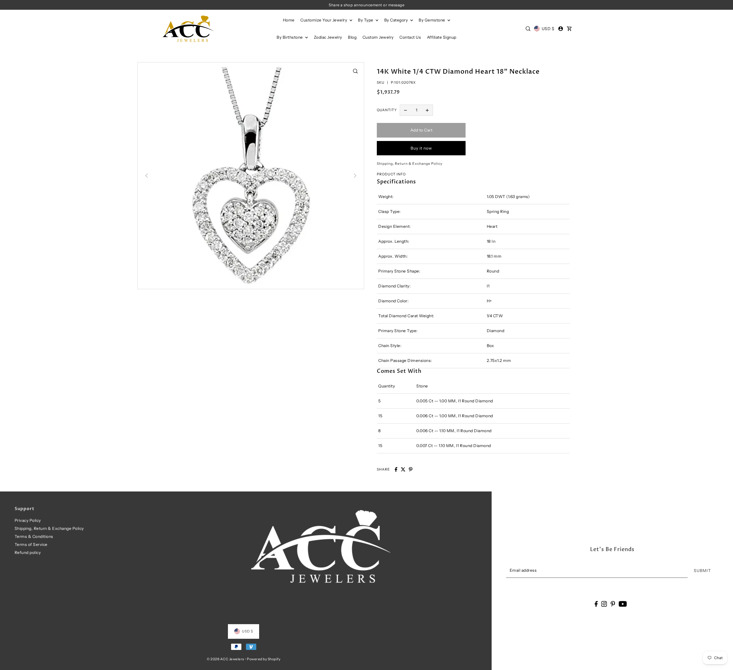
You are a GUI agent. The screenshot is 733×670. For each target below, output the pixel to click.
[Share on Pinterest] (410, 469)
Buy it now (421, 148)
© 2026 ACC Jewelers (225, 659)
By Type (366, 20)
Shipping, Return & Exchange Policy (49, 528)
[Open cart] (569, 28)
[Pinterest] (612, 604)
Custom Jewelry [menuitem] (378, 37)
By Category (396, 20)
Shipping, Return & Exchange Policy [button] (409, 163)
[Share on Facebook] (396, 469)
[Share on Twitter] (403, 469)
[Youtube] (622, 604)
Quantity (387, 110)
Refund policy (28, 552)
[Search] (528, 28)
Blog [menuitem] (352, 37)
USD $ (548, 28)
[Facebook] (596, 604)
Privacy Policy (28, 520)
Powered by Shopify (263, 659)
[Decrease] (405, 110)
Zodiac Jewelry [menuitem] (328, 37)
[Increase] (427, 110)
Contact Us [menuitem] (410, 37)
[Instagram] (604, 604)
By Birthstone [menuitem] (290, 37)
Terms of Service (31, 544)
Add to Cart (421, 130)
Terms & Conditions (34, 536)
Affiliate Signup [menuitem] (441, 37)
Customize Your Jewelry (324, 20)
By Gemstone (432, 20)
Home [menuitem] (289, 20)
